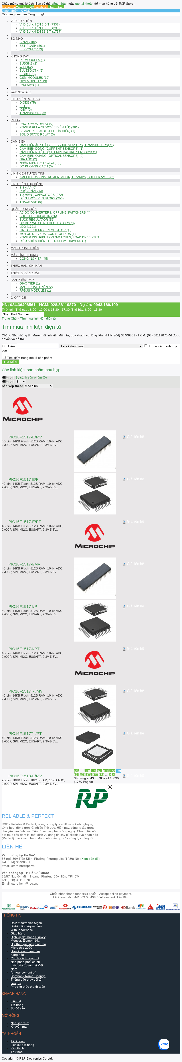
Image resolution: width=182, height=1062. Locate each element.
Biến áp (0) (28, 187)
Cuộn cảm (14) (31, 191)
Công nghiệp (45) (34, 258)
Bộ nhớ (17, 38)
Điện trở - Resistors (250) (42, 198)
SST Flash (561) (32, 45)
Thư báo (17, 1052)
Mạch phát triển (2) (36, 287)
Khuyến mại (19, 1026)
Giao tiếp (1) (30, 283)
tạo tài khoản (84, 3)
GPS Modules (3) (33, 81)
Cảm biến (18, 141)
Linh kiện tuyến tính (28, 173)
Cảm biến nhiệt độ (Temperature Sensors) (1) (58, 152)
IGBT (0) (26, 109)
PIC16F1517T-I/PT (25, 733)
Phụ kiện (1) (29, 84)
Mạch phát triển (25, 248)
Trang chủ (9, 7)
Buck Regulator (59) (37, 219)
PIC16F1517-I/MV (24, 564)
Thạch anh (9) (31, 202)
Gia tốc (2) (28, 159)
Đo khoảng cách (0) (36, 166)
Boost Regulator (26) (38, 216)
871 (106, 771)
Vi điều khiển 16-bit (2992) (40, 28)
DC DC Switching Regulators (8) (47, 223)
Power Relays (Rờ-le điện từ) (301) (49, 127)
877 (95, 774)
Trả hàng (17, 1005)
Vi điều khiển (21, 21)
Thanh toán (56, 7)
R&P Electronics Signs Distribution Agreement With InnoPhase (27, 926)
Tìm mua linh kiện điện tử (38, 318)
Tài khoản (41, 7)
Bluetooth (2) (32, 70)
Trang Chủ (9, 318)
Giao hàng (18, 933)
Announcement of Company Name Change (28, 974)
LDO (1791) (28, 226)
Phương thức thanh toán (28, 986)
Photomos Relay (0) (36, 124)
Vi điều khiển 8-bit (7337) (40, 24)
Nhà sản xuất (20, 1023)
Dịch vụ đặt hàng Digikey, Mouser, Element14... (28, 938)
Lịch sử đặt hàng (22, 1044)
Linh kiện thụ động (27, 184)
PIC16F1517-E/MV (25, 437)
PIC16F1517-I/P (22, 606)
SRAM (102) (28, 42)
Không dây (20, 56)
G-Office (18, 297)
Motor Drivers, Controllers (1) (48, 234)
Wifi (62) (26, 67)
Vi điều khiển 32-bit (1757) (40, 31)
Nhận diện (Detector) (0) (40, 163)
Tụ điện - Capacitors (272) (41, 194)
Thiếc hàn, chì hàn (26, 265)
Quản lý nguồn (24, 209)
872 (112, 771)
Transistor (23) (33, 113)
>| (113, 774)
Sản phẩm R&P (22, 280)
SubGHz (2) (28, 63)
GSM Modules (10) (34, 77)
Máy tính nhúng (24, 255)
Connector (21, 92)
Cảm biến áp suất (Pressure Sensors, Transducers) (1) (67, 145)
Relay (15, 120)
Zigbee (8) (28, 74)
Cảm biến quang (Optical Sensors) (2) (51, 155)
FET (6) (25, 106)
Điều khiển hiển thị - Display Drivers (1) (53, 241)
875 (82, 774)
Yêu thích (17, 1048)
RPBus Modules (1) (35, 290)
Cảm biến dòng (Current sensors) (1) (51, 148)
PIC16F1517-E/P (23, 479)
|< (75, 771)
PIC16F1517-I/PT (24, 649)
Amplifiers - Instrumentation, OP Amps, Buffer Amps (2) (67, 177)
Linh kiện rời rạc (25, 99)
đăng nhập (59, 3)
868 (87, 771)
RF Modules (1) (32, 60)
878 (101, 774)
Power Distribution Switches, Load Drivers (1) (60, 237)
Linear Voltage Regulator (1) (45, 230)
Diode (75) (28, 102)
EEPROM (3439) (31, 49)
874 (76, 774)
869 (93, 771)
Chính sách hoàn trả (25, 958)
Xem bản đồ (90, 858)
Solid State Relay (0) (37, 134)
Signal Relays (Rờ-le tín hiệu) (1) (47, 131)
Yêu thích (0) (25, 7)
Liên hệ (16, 1001)
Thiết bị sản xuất (25, 273)
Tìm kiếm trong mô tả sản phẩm (29, 357)
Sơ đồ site (18, 1008)
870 (99, 771)
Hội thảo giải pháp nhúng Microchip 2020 (28, 945)
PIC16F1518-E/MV (25, 776)
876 (89, 774)
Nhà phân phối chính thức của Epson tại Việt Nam (27, 965)
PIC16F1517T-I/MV (25, 691)
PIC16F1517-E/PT (24, 522)
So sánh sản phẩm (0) (31, 377)
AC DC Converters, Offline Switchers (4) (55, 212)
